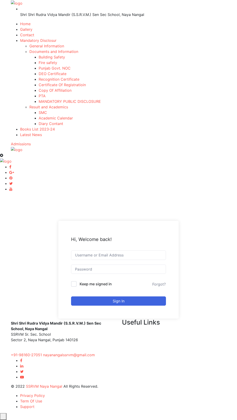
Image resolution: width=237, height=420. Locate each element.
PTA (42, 96)
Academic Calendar (56, 118)
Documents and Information (53, 51)
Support (27, 406)
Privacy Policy (32, 395)
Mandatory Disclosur (38, 40)
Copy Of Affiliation (55, 90)
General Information (46, 46)
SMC (43, 112)
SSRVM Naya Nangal (44, 386)
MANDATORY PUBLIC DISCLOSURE (70, 101)
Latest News (31, 134)
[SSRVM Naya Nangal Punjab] (16, 2)
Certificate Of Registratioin (62, 84)
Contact (27, 35)
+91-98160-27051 (27, 355)
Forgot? (159, 284)
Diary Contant (51, 123)
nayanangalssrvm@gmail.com (69, 355)
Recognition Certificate (59, 79)
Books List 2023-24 (37, 129)
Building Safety (52, 57)
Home (25, 23)
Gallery (26, 29)
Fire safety (48, 62)
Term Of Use (31, 401)
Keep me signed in (96, 284)
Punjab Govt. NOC (55, 68)
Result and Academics (48, 107)
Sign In (119, 301)
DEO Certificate (52, 73)
